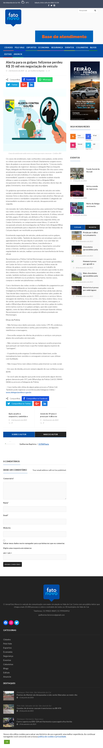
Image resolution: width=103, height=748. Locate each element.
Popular (77, 227)
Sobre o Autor (19, 434)
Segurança (57, 47)
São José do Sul (45, 706)
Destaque (21, 692)
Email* (5, 515)
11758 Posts (43, 444)
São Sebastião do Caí (42, 692)
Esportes (31, 47)
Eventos (69, 47)
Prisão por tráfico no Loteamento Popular (90, 235)
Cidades (8, 47)
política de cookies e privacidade (52, 736)
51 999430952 (63, 611)
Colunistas (82, 47)
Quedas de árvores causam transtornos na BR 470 (39, 708)
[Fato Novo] (13, 18)
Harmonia (29, 719)
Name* (6, 503)
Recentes (92, 227)
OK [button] (7, 742)
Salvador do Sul (31, 706)
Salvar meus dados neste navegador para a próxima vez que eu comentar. (34, 543)
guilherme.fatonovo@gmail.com (51, 615)
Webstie (7, 528)
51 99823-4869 (49, 611)
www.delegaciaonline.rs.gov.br (18, 392)
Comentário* (8, 478)
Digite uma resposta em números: (17, 548)
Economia (43, 47)
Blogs (93, 47)
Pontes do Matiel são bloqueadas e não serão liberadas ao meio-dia (47, 695)
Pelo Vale (19, 47)
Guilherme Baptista (37, 71)
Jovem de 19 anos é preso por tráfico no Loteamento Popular (48, 416)
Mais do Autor (50, 434)
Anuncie (18, 54)
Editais (8, 54)
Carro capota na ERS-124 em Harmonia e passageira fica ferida (44, 721)
